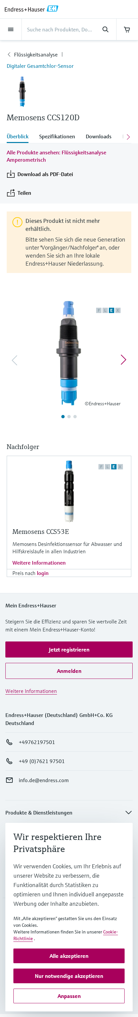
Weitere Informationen (39, 562)
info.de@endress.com (44, 780)
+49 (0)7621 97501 (42, 761)
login (43, 573)
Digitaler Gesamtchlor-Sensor (40, 65)
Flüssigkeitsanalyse (36, 54)
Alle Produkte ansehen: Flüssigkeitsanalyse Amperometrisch (56, 156)
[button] (69, 649)
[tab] (20, 137)
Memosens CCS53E (40, 532)
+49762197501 (37, 742)
